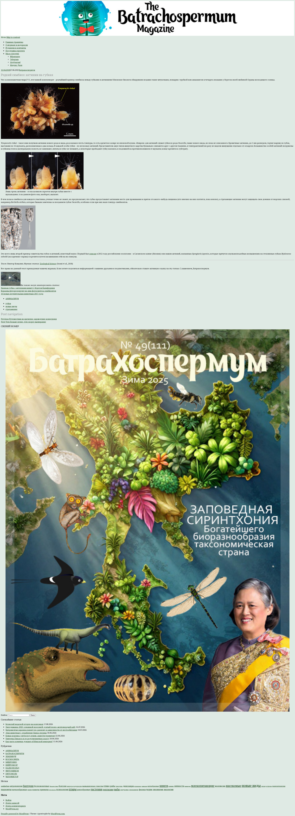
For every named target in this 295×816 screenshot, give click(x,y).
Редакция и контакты (16, 48)
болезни (62, 786)
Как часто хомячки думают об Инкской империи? (29, 741)
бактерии (28, 785)
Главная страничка (14, 42)
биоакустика (54, 786)
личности (179, 786)
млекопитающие (202, 786)
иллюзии (144, 786)
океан (263, 786)
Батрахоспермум (27, 70)
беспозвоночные (41, 786)
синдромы (124, 790)
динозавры (128, 786)
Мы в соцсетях (12, 53)
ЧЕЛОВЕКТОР (12, 776)
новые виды (11, 306)
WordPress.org (12, 808)
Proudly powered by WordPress (15, 813)
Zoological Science (48, 263)
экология (168, 789)
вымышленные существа (92, 786)
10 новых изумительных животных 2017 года (22, 293)
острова (269, 786)
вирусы (70, 786)
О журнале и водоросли (17, 45)
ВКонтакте (15, 56)
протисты (52, 790)
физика (142, 789)
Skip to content (13, 37)
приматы (44, 789)
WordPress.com (58, 813)
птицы (73, 789)
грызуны (119, 786)
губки (8, 303)
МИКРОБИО (11, 762)
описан (92, 253)
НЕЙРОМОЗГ (12, 765)
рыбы (117, 789)
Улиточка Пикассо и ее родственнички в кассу (27, 738)
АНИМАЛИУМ (12, 298)
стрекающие (11, 309)
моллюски (220, 786)
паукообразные (19, 789)
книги (163, 786)
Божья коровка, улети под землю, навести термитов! (30, 735)
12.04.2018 (5, 70)
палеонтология (278, 786)
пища (30, 790)
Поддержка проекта (15, 50)
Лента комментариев (16, 806)
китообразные (153, 786)
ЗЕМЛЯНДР (11, 756)
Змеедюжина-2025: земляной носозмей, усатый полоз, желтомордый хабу (40, 727)
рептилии (108, 789)
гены (106, 785)
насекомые (233, 786)
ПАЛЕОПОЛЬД (12, 768)
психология (62, 789)
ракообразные (83, 789)
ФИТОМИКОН (12, 770)
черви (149, 789)
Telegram (14, 59)
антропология (16, 786)
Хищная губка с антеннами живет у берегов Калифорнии (28, 288)
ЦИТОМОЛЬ (11, 773)
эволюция (158, 789)
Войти (8, 800)
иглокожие (137, 786)
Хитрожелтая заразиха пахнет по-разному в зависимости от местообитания (41, 730)
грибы (112, 786)
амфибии (5, 786)
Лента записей (12, 803)
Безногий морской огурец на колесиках (24, 724)
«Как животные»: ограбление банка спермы (26, 732)
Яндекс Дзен (16, 65)
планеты (36, 790)
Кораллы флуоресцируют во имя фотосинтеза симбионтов (28, 291)
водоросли (77, 786)
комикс (171, 786)
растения (96, 789)
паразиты (6, 789)
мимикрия (188, 786)
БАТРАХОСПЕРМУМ (15, 753)
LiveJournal (15, 62)
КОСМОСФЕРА (12, 759)
